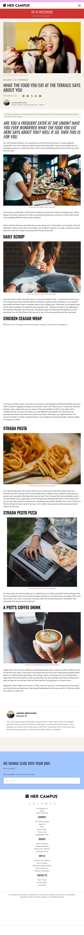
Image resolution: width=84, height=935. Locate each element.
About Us (42, 824)
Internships (42, 885)
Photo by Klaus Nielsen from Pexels (42, 486)
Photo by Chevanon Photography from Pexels (42, 665)
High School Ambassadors (42, 865)
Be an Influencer (42, 868)
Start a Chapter (42, 863)
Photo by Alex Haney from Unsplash (42, 207)
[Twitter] (32, 96)
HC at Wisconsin (42, 11)
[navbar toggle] (79, 5)
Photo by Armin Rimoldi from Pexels (42, 588)
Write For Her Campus (42, 860)
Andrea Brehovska (19, 103)
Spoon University (42, 843)
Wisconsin (7, 80)
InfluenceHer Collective (42, 849)
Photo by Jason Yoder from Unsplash (42, 294)
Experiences (23, 80)
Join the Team (42, 882)
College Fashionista (42, 846)
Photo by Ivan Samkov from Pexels (16, 75)
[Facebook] (23, 96)
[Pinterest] (28, 96)
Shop (42, 827)
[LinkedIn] (36, 96)
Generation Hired (42, 851)
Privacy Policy (42, 829)
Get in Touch (42, 880)
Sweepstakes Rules (42, 834)
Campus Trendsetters (42, 871)
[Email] (40, 96)
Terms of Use (42, 832)
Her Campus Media (42, 821)
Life (15, 80)
